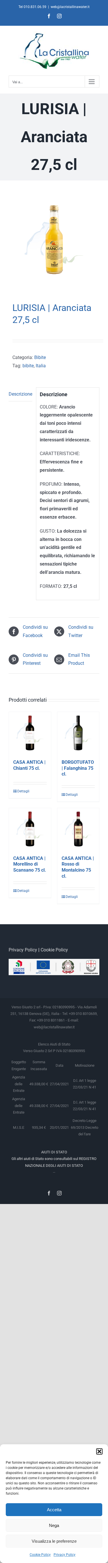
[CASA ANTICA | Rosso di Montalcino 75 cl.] (78, 829)
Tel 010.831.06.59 (32, 7)
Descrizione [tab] (20, 394)
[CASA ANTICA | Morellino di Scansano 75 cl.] (30, 829)
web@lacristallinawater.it (70, 7)
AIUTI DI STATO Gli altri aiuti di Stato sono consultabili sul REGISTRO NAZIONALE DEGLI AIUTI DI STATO (54, 1159)
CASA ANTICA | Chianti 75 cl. (29, 765)
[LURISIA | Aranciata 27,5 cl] (54, 243)
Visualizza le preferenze (54, 1541)
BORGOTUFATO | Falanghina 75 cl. (78, 768)
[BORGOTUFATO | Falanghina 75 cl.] (78, 733)
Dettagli (23, 791)
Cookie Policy (40, 1555)
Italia (41, 365)
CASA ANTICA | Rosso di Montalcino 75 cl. (78, 867)
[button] (99, 1451)
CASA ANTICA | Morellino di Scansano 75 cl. (29, 864)
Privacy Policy (64, 1555)
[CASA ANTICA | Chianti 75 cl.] (30, 733)
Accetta (54, 1509)
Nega (54, 1525)
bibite (28, 365)
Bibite (40, 357)
